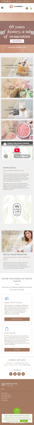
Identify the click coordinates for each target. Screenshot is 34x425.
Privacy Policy (4, 400)
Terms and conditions (6, 396)
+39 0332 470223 (12, 365)
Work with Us (4, 393)
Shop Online (9, 333)
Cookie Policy (4, 398)
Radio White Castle (13, 302)
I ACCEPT (23, 421)
